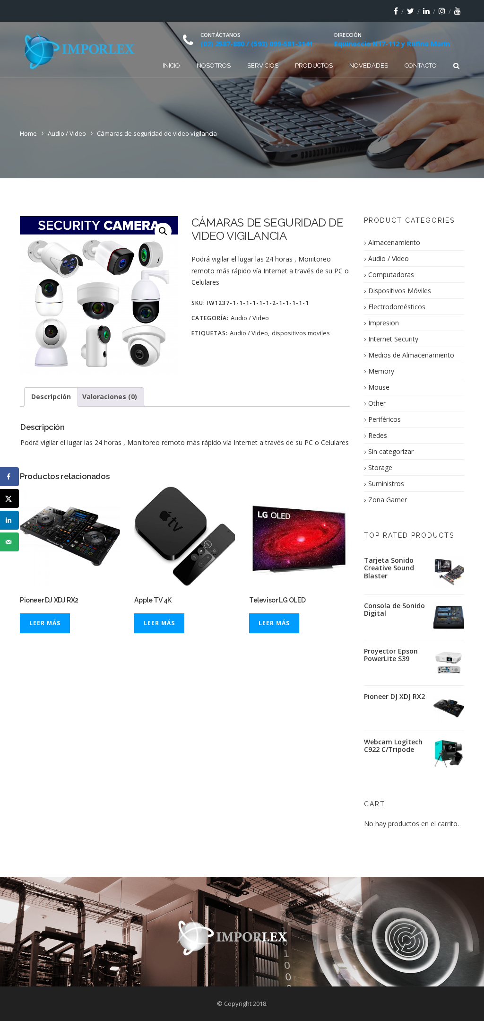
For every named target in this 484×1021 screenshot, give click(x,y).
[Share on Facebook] (9, 476)
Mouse (378, 387)
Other (377, 403)
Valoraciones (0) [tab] (109, 396)
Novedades (368, 65)
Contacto (421, 65)
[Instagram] (442, 11)
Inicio (171, 65)
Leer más (44, 623)
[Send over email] (9, 541)
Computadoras (391, 274)
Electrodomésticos (396, 306)
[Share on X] (9, 498)
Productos (314, 65)
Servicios (262, 65)
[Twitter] (410, 11)
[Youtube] (457, 11)
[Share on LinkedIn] (9, 520)
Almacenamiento (394, 242)
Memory (381, 371)
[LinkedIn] (426, 11)
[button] (163, 231)
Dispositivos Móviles (399, 290)
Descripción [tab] (51, 396)
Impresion (383, 322)
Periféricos (384, 419)
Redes (377, 435)
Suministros (386, 483)
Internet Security (393, 338)
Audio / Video (67, 133)
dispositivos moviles (301, 333)
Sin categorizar (391, 451)
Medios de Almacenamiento (411, 354)
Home (28, 133)
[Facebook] (395, 11)
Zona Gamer (387, 499)
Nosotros (214, 65)
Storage (380, 467)
